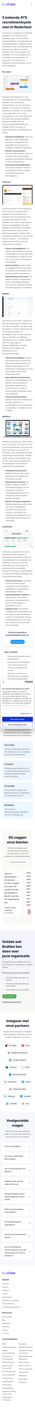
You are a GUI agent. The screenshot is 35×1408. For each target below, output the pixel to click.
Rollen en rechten (25, 1366)
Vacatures (5, 1290)
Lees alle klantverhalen (18, 862)
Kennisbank (6, 1323)
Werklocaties (6, 1385)
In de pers (5, 1333)
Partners (5, 1330)
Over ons (5, 1284)
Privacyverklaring (8, 1304)
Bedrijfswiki (23, 1376)
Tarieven (5, 1287)
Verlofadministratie (9, 1371)
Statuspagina (6, 1297)
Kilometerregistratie (26, 1347)
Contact (5, 1294)
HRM (4, 1344)
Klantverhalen (7, 1317)
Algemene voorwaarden (10, 1300)
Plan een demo (17, 642)
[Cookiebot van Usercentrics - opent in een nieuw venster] (25, 682)
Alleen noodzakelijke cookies (17, 725)
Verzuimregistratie (8, 1375)
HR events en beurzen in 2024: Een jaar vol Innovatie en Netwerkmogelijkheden (18, 676)
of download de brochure (11, 1002)
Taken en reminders (25, 1369)
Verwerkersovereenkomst (11, 1307)
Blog (3, 1320)
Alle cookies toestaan (17, 719)
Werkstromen (23, 1372)
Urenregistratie (7, 1378)
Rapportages (23, 1379)
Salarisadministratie (9, 1347)
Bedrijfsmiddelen (8, 1362)
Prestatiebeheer (7, 1388)
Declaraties (23, 1344)
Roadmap (5, 1327)
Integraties (22, 1382)
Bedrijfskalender (8, 1381)
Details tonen (25, 713)
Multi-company (24, 1362)
